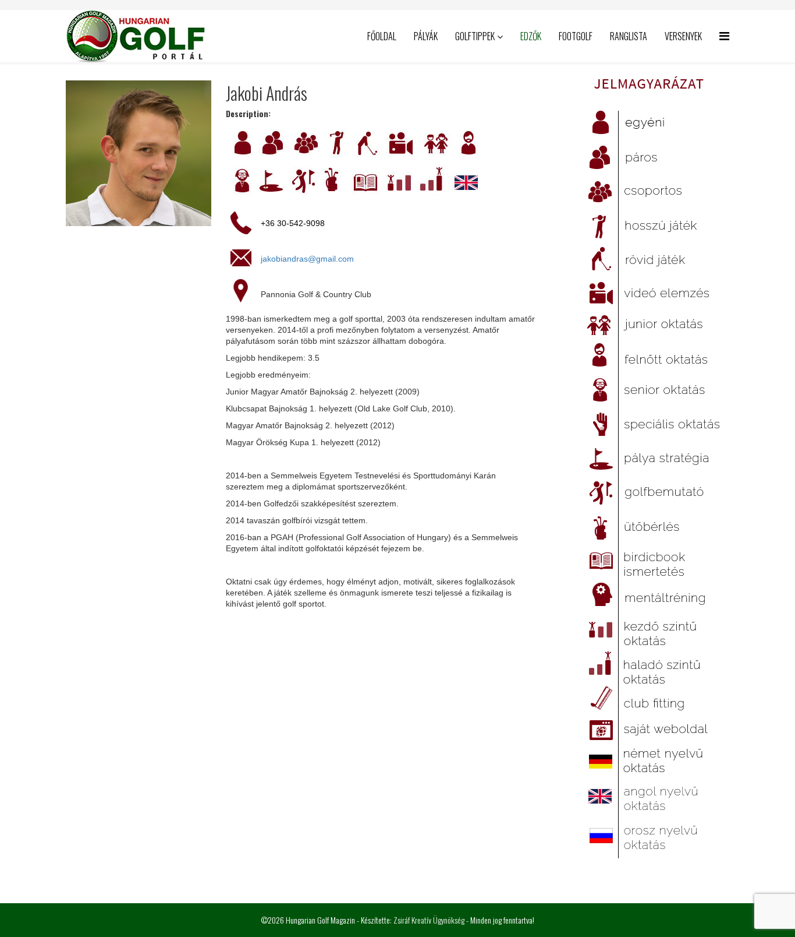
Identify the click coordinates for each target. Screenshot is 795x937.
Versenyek (683, 36)
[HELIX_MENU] (724, 35)
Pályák (426, 36)
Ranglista (628, 36)
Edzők (530, 36)
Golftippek (475, 36)
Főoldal (381, 36)
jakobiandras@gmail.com (307, 258)
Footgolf (575, 36)
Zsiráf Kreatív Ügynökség (428, 920)
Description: (248, 113)
